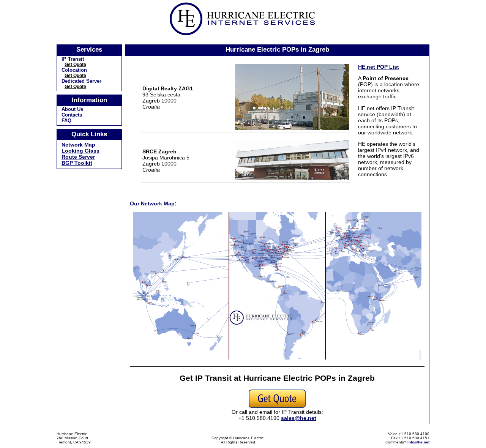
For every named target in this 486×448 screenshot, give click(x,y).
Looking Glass (80, 151)
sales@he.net (298, 418)
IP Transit (73, 59)
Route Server (78, 157)
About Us (72, 109)
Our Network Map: (153, 203)
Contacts (72, 115)
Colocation (74, 70)
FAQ (66, 120)
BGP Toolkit (77, 163)
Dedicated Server (81, 81)
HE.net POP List (378, 67)
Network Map (78, 145)
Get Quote (75, 64)
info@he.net (418, 442)
